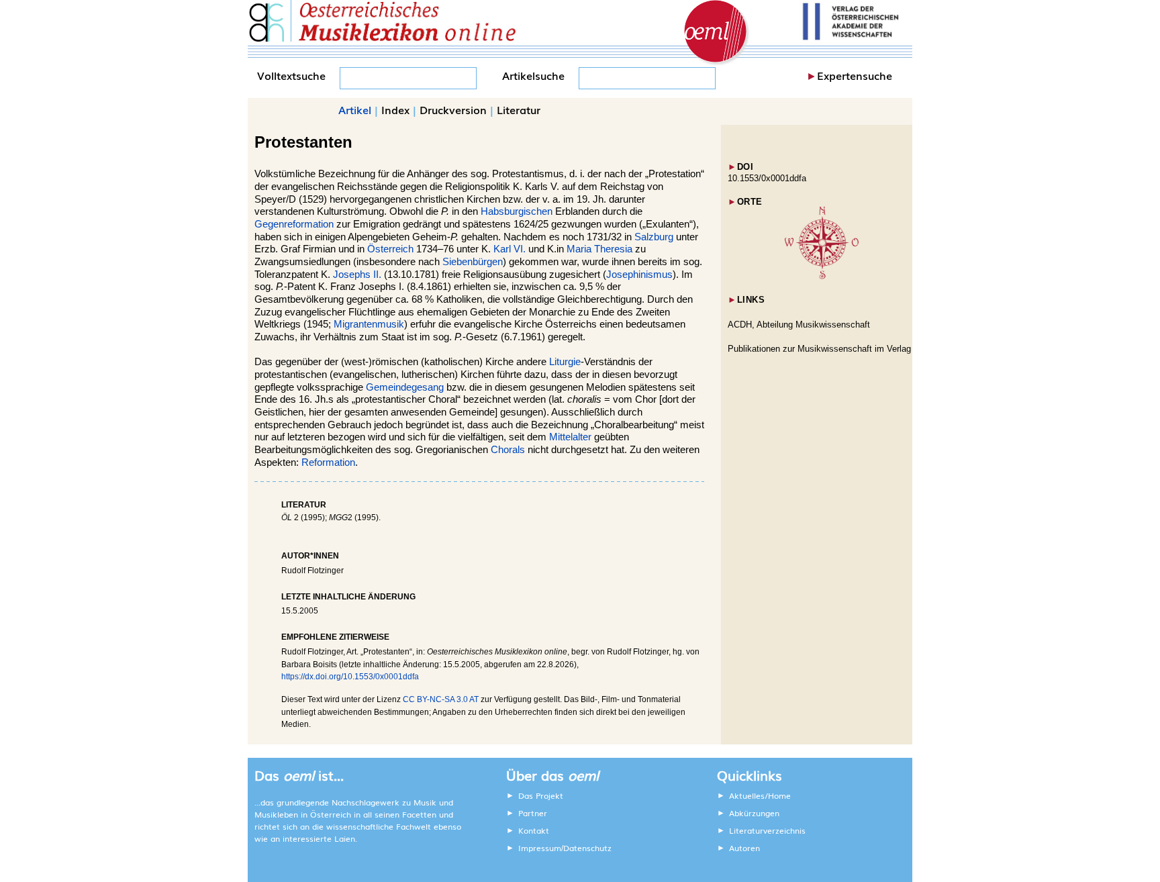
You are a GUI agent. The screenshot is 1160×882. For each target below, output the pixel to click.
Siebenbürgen (472, 261)
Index (395, 109)
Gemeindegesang (405, 387)
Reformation (328, 462)
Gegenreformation (294, 224)
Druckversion (453, 109)
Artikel (354, 109)
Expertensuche (854, 75)
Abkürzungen (754, 813)
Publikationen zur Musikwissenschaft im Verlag (819, 349)
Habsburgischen (516, 211)
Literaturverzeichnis (767, 830)
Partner (532, 813)
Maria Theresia (599, 249)
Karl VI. (509, 249)
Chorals (508, 449)
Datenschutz (587, 848)
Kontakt (533, 830)
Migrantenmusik (369, 324)
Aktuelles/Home (760, 795)
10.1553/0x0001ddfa (767, 178)
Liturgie (565, 361)
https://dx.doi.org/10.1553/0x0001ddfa (350, 676)
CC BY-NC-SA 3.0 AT (441, 699)
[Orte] (822, 276)
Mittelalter (570, 437)
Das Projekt (540, 795)
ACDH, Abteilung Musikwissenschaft (799, 325)
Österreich (390, 249)
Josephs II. (357, 274)
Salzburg (653, 237)
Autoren (744, 848)
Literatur (518, 109)
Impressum (539, 848)
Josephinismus (639, 274)
